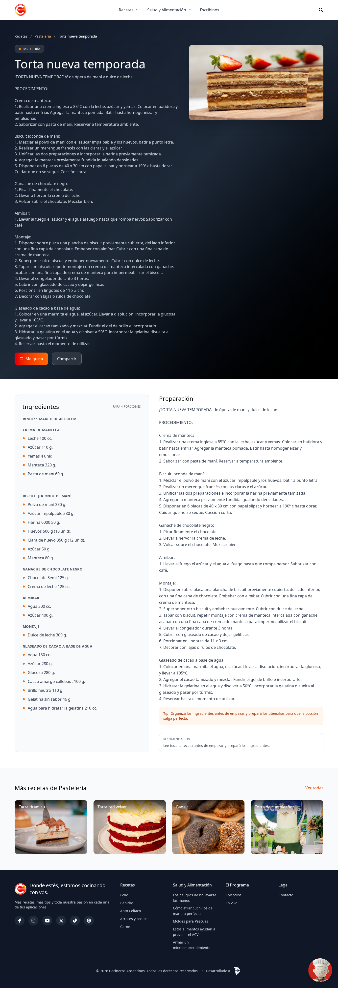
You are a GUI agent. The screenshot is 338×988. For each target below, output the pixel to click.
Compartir (66, 358)
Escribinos (209, 10)
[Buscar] (320, 9)
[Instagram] (33, 920)
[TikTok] (75, 920)
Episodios (233, 895)
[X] (61, 920)
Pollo (124, 895)
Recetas (126, 10)
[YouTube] (47, 920)
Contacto (286, 895)
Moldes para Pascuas (190, 921)
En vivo (231, 903)
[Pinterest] (89, 920)
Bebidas (127, 903)
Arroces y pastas (133, 918)
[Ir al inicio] (20, 10)
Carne (125, 926)
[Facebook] (19, 920)
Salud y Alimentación (166, 10)
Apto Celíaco (130, 910)
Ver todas (314, 788)
